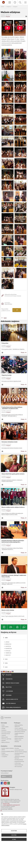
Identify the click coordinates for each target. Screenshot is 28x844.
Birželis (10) (8, 644)
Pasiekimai (8, 695)
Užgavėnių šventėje (6, 375)
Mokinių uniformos (6, 742)
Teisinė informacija (19, 764)
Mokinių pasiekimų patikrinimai (19, 726)
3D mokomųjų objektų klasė (21, 729)
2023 (6, 667)
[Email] (8, 783)
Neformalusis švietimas (20, 731)
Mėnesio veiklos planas (12, 683)
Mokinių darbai (5, 737)
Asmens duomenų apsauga (21, 751)
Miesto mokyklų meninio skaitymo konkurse (13, 507)
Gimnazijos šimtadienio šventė (9, 442)
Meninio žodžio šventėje (8, 610)
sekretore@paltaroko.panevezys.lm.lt (11, 805)
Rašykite (4, 776)
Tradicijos (4, 735)
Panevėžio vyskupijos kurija (16, 789)
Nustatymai (14, 830)
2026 (6, 637)
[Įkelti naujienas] (9, 2)
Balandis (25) (8, 648)
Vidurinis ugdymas (19, 728)
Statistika (4, 740)
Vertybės (3, 728)
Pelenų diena (5, 343)
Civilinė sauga (18, 763)
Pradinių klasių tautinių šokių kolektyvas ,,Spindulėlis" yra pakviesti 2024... (12, 408)
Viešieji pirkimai (5, 754)
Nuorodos (17, 748)
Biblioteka (9, 687)
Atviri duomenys (18, 766)
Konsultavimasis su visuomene (19, 754)
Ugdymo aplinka (5, 726)
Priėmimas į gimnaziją (6, 738)
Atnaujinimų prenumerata (13, 707)
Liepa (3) (7, 642)
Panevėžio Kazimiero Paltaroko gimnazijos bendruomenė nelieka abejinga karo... (13, 541)
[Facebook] (2, 783)
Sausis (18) (7, 655)
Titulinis (2, 6)
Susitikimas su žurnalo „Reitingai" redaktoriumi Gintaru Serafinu (14, 576)
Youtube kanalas (11, 703)
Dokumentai (9, 679)
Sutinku (14, 839)
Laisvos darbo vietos (12, 699)
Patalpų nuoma (18, 739)
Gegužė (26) (8, 646)
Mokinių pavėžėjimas (19, 736)
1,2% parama (9, 691)
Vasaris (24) (8, 652)
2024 (6, 663)
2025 (6, 659)
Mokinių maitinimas (19, 738)
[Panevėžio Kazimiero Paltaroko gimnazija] (3, 2)
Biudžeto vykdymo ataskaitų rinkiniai (8, 749)
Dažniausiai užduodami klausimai (20, 757)
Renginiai (15, 6)
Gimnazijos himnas (6, 733)
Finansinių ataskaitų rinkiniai (8, 751)
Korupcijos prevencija (19, 761)
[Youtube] (5, 783)
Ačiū (16, 310)
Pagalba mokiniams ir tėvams (19, 734)
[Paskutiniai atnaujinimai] (15, 2)
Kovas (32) (7, 650)
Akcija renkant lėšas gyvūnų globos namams (13, 474)
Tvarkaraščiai (7, 717)
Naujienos (8, 6)
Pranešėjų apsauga (19, 759)
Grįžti (5, 318)
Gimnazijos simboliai (6, 732)
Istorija (3, 725)
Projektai (8, 675)
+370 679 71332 (5, 803)
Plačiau (22, 352)
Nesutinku (14, 835)
